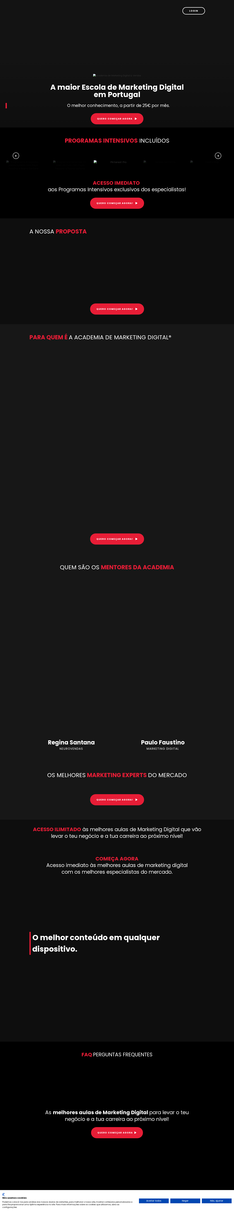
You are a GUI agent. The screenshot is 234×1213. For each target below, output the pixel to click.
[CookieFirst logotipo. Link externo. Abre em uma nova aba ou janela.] (3, 1194)
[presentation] (16, 156)
